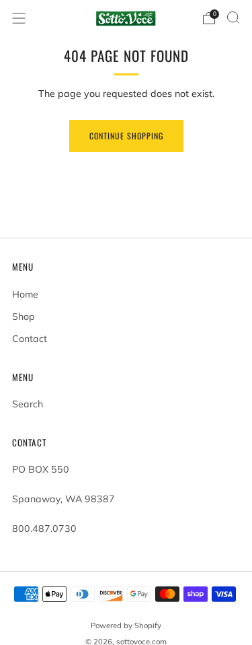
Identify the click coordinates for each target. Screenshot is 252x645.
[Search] (233, 17)
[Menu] (19, 18)
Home (25, 294)
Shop (23, 316)
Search (27, 404)
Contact (29, 339)
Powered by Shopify (126, 625)
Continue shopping (126, 135)
